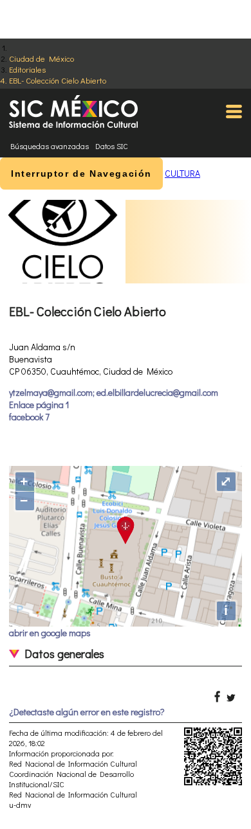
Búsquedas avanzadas (49, 146)
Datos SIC (111, 146)
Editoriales (27, 69)
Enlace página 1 (39, 404)
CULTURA (182, 173)
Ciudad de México (41, 58)
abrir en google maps (50, 633)
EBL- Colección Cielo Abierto (57, 80)
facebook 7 (29, 417)
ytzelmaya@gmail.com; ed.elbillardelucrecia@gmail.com (113, 392)
